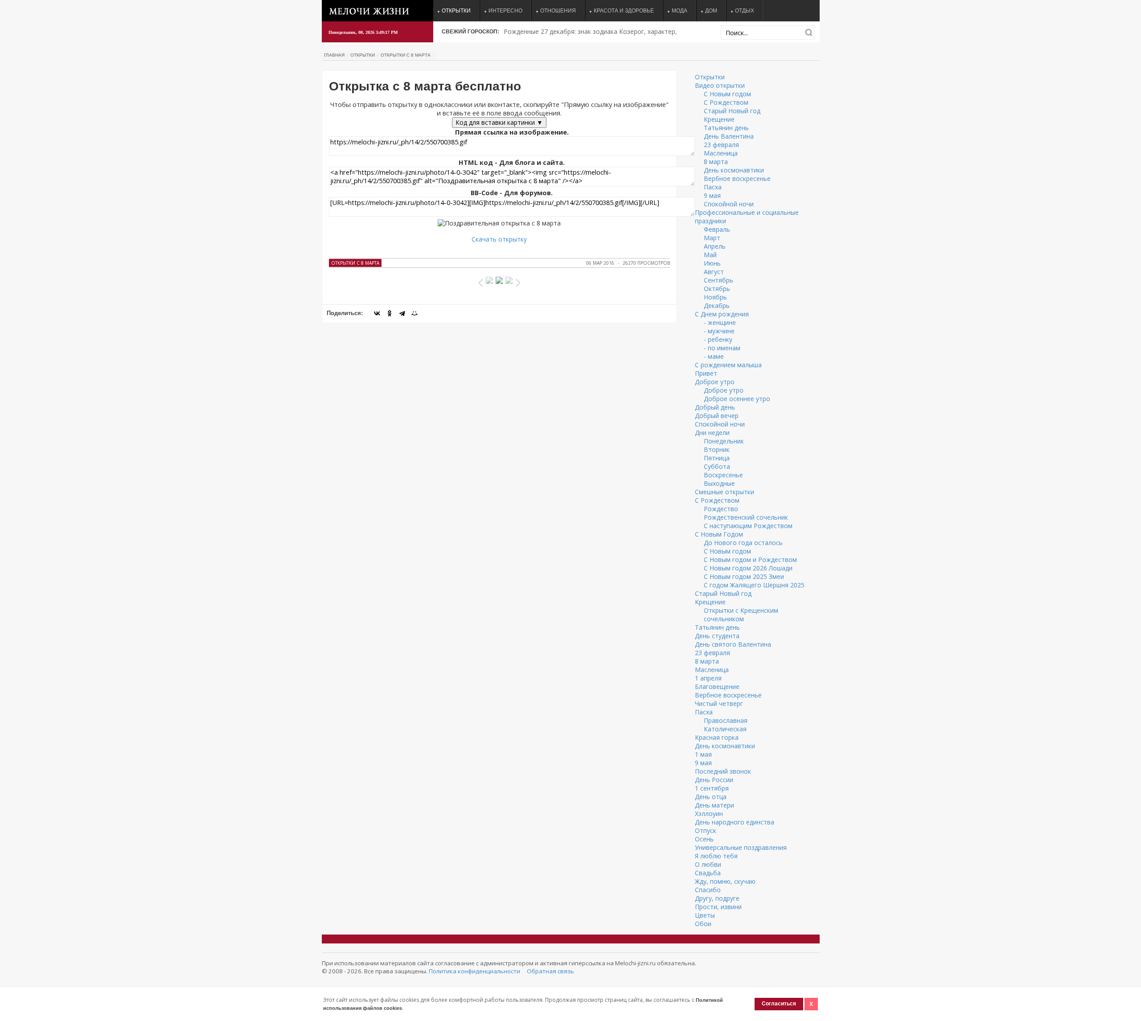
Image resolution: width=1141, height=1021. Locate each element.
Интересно (505, 11)
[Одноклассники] (389, 313)
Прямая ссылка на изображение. (512, 132)
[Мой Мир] (414, 313)
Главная (334, 55)
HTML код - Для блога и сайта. (512, 162)
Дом (711, 11)
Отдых (744, 11)
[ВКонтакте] (377, 313)
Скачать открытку (499, 239)
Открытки (456, 11)
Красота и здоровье (624, 11)
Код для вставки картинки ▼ (499, 122)
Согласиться (779, 1003)
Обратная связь (550, 971)
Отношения (558, 11)
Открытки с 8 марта (406, 55)
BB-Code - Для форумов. (512, 193)
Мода (679, 11)
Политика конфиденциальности (474, 971)
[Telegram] (402, 313)
